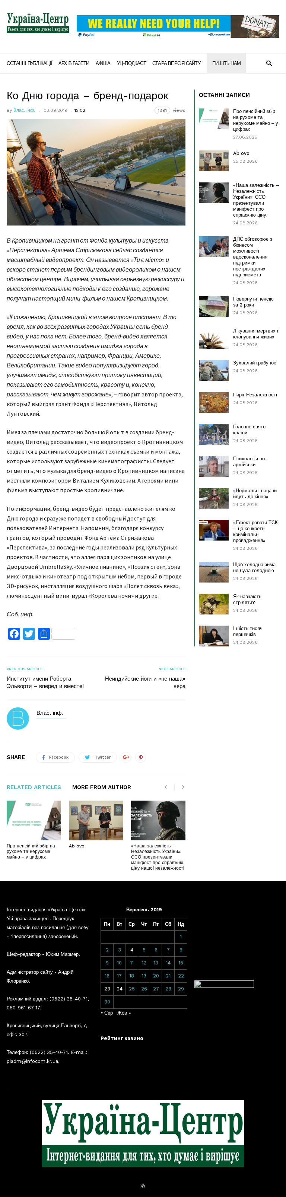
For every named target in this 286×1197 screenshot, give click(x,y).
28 (168, 989)
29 (181, 989)
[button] (269, 62)
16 (107, 976)
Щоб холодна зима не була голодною (254, 567)
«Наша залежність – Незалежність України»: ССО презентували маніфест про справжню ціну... (256, 200)
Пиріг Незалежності (255, 395)
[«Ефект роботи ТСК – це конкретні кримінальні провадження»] (214, 530)
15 (180, 963)
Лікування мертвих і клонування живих (255, 334)
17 (119, 976)
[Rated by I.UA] (224, 986)
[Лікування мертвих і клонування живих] (214, 338)
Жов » (124, 1013)
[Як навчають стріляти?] (214, 604)
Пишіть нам (226, 63)
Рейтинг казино (122, 1038)
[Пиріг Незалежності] (214, 402)
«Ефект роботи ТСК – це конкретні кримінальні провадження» (255, 531)
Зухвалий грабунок (254, 363)
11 (132, 963)
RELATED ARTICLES (34, 788)
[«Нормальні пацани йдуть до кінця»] (214, 498)
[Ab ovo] (96, 820)
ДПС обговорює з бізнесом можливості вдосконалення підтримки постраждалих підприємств (252, 257)
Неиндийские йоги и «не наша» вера (145, 682)
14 (168, 963)
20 (156, 976)
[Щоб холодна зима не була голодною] (214, 572)
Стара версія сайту (176, 63)
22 (181, 976)
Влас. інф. (24, 110)
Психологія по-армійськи (250, 461)
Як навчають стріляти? (247, 599)
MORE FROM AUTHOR (101, 788)
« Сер (107, 1013)
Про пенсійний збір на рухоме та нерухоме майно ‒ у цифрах (31, 851)
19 (144, 976)
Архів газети (73, 63)
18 (131, 976)
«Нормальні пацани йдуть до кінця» (255, 493)
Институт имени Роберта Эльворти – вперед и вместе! (45, 682)
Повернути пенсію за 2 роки (253, 302)
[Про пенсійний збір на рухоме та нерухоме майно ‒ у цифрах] (34, 820)
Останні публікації (29, 63)
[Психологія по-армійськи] (214, 466)
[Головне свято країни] (214, 434)
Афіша (103, 63)
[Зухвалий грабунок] (214, 370)
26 (144, 989)
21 (168, 976)
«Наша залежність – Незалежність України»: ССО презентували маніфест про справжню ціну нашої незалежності (157, 857)
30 (107, 1002)
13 (155, 963)
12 (144, 963)
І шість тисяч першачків (248, 631)
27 (156, 989)
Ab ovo (77, 846)
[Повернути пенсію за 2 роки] (214, 306)
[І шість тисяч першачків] (214, 636)
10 (119, 963)
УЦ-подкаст (131, 63)
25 (132, 989)
